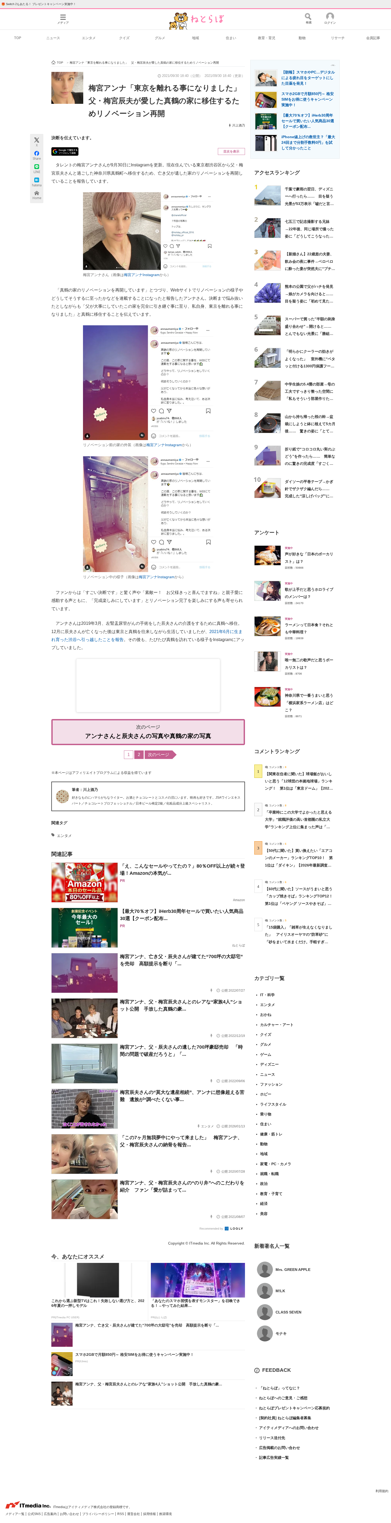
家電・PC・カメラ (275, 1164)
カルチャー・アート (277, 1025)
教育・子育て (271, 1194)
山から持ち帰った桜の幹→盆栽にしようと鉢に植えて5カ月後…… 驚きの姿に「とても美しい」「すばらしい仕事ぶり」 (310, 431)
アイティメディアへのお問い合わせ (286, 1428)
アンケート (267, 532)
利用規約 (382, 1491)
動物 (302, 38)
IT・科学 (267, 995)
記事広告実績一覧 (271, 1457)
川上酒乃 (238, 125)
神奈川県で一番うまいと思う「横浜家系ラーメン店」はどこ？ (309, 702)
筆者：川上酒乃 (85, 789)
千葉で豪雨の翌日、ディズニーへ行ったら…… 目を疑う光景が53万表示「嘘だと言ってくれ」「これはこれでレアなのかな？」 (309, 203)
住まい (231, 38)
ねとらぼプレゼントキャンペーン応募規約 (292, 1408)
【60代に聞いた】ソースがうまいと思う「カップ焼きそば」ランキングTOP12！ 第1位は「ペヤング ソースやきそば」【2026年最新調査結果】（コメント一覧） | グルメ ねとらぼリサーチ (300, 903)
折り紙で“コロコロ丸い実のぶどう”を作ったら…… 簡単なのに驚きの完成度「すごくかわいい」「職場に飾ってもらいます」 (310, 463)
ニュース (53, 38)
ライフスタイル (273, 1104)
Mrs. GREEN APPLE (293, 1269)
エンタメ (89, 38)
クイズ (124, 38)
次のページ (158, 754)
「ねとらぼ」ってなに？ (277, 1388)
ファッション (271, 1084)
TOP (17, 38)
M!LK (280, 1291)
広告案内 (50, 1514)
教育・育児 (266, 38)
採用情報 (150, 1514)
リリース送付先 (269, 1438)
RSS (121, 1514)
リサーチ (338, 38)
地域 (195, 38)
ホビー (265, 1094)
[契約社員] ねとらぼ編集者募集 (282, 1418)
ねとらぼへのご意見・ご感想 (280, 1398)
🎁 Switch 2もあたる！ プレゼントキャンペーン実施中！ (38, 4)
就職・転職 (269, 1174)
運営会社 (134, 1514)
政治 (264, 1183)
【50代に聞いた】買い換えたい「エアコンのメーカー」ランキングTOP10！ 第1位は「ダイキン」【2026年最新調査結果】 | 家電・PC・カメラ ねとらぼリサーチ (299, 865)
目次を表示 (231, 151)
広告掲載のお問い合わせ (277, 1448)
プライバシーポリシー (98, 1514)
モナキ (281, 1333)
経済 (264, 1203)
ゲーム (265, 1054)
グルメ (160, 38)
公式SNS (34, 1514)
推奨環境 (165, 1514)
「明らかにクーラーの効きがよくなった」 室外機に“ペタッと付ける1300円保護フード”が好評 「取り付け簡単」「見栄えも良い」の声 (310, 366)
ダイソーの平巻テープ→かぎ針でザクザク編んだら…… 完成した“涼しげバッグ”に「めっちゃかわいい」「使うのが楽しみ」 (309, 496)
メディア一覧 (15, 1514)
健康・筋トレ (271, 1134)
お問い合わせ (70, 1514)
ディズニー (269, 1064)
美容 (264, 1214)
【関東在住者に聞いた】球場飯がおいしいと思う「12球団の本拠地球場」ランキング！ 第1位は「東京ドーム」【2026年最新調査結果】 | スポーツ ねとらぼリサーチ (298, 788)
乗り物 (265, 1114)
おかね (265, 1014)
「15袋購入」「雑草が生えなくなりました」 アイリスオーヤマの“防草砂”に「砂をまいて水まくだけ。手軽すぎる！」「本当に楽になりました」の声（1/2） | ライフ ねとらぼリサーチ (298, 941)
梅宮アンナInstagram (142, 275)
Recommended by (211, 1228)
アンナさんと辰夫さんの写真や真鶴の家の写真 (148, 736)
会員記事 (373, 38)
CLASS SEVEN (288, 1312)
